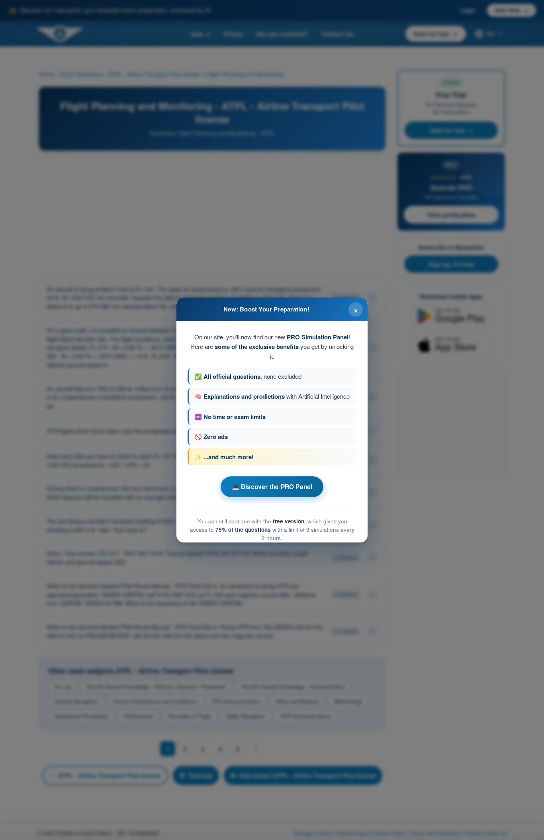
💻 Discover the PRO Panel (272, 486)
